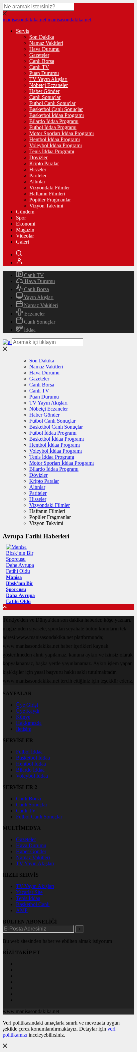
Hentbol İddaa (31, 764)
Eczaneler (34, 314)
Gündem (25, 211)
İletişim (23, 729)
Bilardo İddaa (30, 770)
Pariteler (38, 175)
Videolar (25, 236)
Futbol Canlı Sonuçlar (52, 103)
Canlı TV (39, 67)
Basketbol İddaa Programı (56, 115)
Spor (21, 218)
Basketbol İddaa (33, 758)
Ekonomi (25, 224)
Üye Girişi (27, 705)
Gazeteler (39, 55)
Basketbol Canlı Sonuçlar (56, 109)
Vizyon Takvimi (46, 205)
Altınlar (37, 181)
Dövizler (38, 157)
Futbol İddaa (29, 752)
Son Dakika (41, 37)
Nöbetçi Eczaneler (48, 85)
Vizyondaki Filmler (49, 187)
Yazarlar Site (29, 892)
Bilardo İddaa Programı (53, 121)
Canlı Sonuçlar (45, 97)
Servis (22, 31)
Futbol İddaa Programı (52, 127)
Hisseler (37, 169)
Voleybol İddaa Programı (55, 145)
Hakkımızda (29, 723)
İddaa (29, 330)
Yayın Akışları (38, 297)
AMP (22, 910)
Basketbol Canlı (33, 904)
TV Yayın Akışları (48, 79)
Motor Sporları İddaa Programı (61, 133)
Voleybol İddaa (32, 776)
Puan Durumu (44, 73)
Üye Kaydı (27, 711)
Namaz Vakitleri (46, 43)
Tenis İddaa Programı (51, 151)
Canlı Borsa (41, 61)
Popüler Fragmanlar (50, 199)
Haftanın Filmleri (47, 193)
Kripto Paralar (44, 163)
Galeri (22, 242)
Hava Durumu (44, 49)
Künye (23, 717)
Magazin (25, 230)
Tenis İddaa (28, 898)
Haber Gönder (44, 91)
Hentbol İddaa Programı (54, 139)
